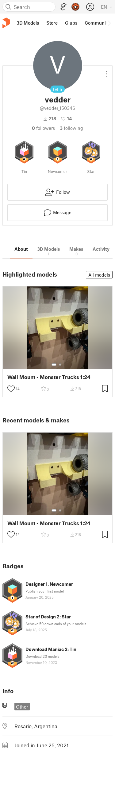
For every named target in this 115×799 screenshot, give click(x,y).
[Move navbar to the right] (109, 23)
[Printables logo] (6, 23)
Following (71, 128)
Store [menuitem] (52, 23)
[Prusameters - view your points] (75, 7)
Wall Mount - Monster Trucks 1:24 (48, 377)
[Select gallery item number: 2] (60, 364)
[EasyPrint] (63, 7)
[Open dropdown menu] (106, 71)
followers (43, 128)
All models (99, 275)
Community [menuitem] (97, 23)
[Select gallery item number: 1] (54, 364)
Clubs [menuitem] (71, 23)
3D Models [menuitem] (28, 23)
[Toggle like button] (11, 388)
